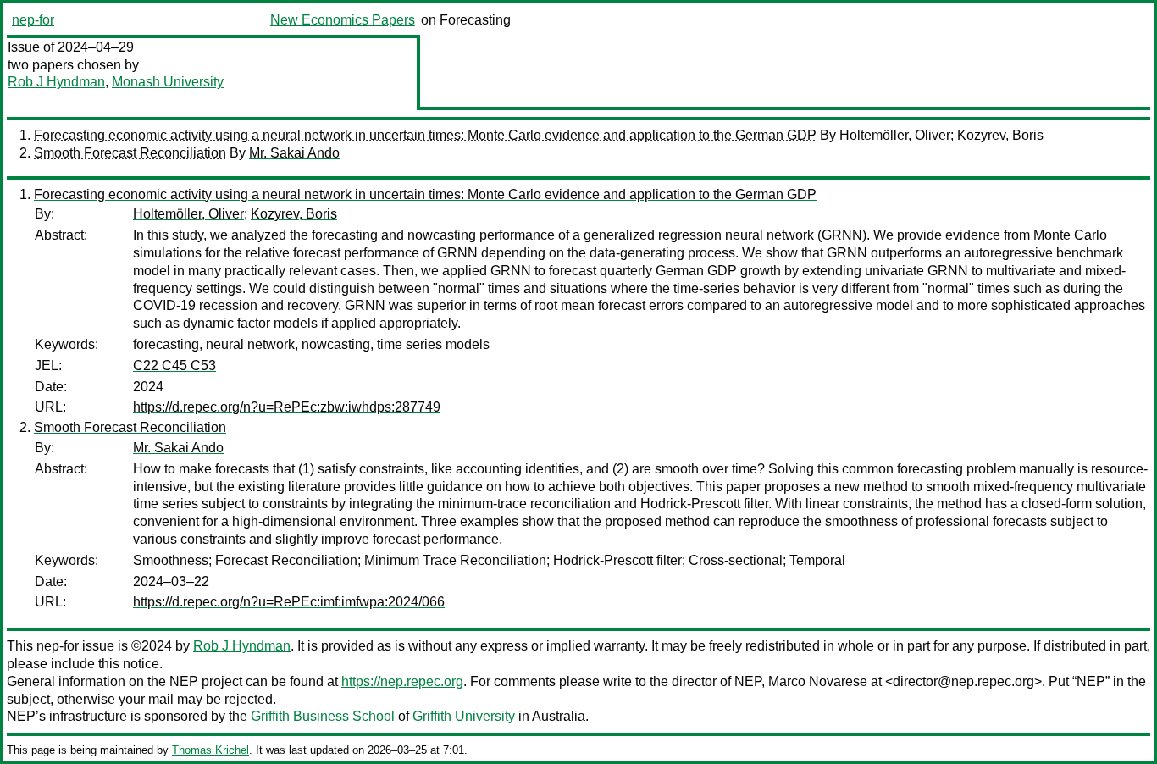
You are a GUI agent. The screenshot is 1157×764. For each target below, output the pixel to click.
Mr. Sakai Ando (294, 153)
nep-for (33, 20)
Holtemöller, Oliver (894, 135)
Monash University (168, 82)
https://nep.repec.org (402, 681)
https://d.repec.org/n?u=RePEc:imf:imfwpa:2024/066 (289, 602)
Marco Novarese (817, 681)
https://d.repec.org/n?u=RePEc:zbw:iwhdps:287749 (286, 407)
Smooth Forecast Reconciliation (130, 153)
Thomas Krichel (210, 750)
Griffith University (463, 716)
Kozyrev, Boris (1000, 135)
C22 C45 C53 (174, 365)
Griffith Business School (323, 716)
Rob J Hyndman (56, 82)
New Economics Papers (342, 20)
